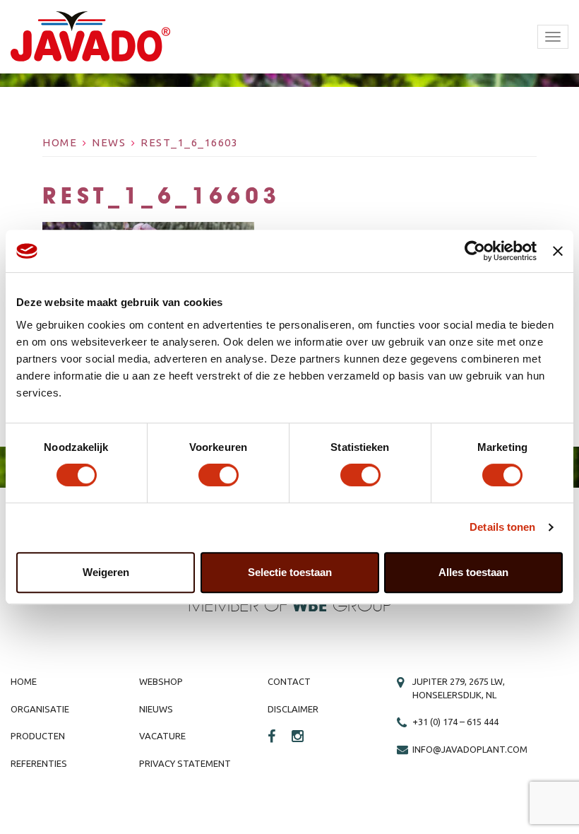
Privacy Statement (185, 763)
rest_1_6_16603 (189, 142)
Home (59, 142)
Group (342, 606)
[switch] (218, 475)
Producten (38, 736)
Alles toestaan (473, 572)
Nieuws (156, 709)
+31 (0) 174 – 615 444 (455, 722)
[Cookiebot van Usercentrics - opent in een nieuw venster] (475, 251)
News (109, 142)
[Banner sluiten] (558, 251)
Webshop (161, 681)
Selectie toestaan (290, 572)
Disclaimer (293, 709)
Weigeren (106, 572)
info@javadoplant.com (469, 749)
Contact (289, 681)
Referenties (39, 763)
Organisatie (40, 709)
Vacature (162, 736)
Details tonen (502, 527)
